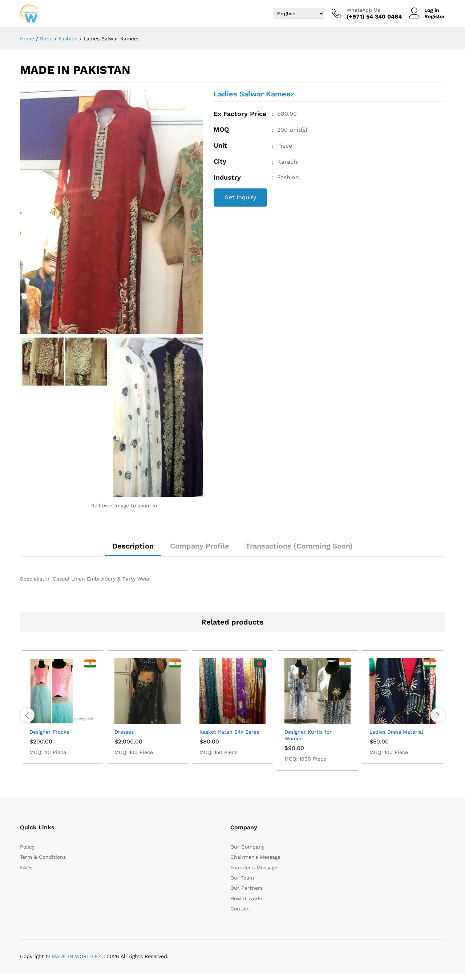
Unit (220, 145)
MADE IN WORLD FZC (78, 956)
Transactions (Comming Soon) (299, 546)
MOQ (221, 129)
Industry (227, 177)
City (220, 161)
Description (133, 546)
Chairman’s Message (255, 857)
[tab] (133, 549)
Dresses (124, 732)
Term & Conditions (43, 857)
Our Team (242, 878)
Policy (27, 847)
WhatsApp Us (363, 10)
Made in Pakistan (75, 70)
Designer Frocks (49, 732)
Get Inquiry (240, 197)
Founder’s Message (253, 867)
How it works (246, 898)
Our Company (247, 847)
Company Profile (199, 546)
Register (434, 16)
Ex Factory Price (240, 113)
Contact (240, 909)
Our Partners (246, 888)
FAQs (26, 867)
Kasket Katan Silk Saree (229, 732)
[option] (62, 707)
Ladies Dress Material (396, 732)
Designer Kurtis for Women (308, 735)
